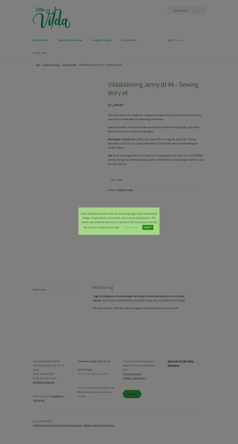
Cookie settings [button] (130, 227)
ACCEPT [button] (148, 227)
